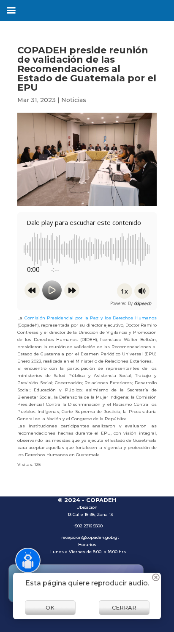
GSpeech (142, 303)
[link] (90, 318)
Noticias (73, 100)
